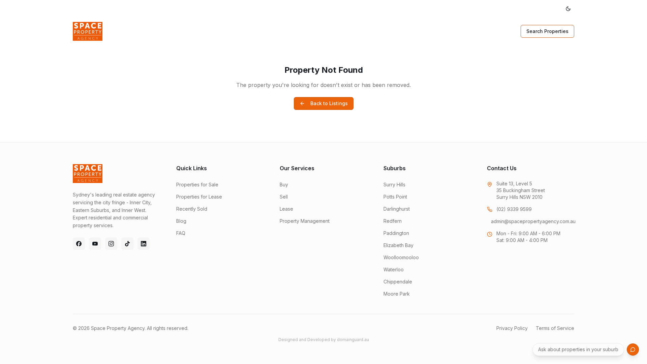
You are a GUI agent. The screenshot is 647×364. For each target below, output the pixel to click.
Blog (373, 31)
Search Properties (547, 31)
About (323, 31)
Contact (401, 31)
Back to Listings (329, 103)
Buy (217, 31)
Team (349, 31)
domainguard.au (353, 339)
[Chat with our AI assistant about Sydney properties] (633, 349)
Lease (263, 31)
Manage (293, 31)
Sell (239, 31)
